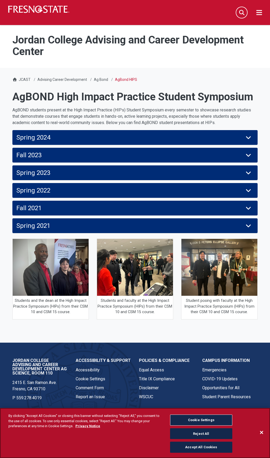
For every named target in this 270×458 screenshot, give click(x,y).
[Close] (261, 432)
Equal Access (151, 369)
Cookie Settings (90, 378)
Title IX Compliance (157, 378)
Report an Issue (90, 396)
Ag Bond (101, 79)
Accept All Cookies (201, 447)
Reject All (201, 434)
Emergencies (214, 369)
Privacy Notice (87, 426)
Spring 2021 (33, 225)
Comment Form (90, 387)
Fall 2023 (29, 155)
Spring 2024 (33, 137)
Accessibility (88, 369)
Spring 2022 (33, 190)
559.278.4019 (29, 397)
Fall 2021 (29, 208)
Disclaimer (149, 387)
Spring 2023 (33, 172)
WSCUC (146, 396)
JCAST (25, 79)
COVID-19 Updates (220, 378)
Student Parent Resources (226, 396)
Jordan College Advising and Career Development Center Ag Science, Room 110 (39, 367)
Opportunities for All (220, 387)
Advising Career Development (62, 79)
